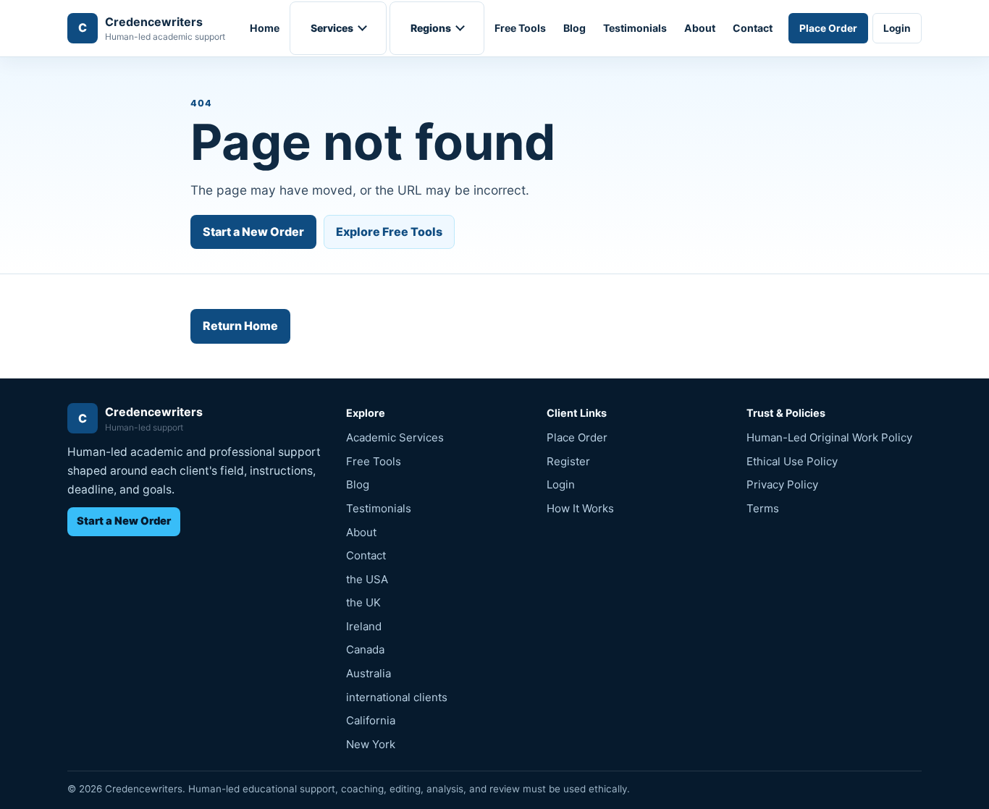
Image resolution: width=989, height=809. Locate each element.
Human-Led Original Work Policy (829, 437)
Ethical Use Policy (792, 461)
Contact (753, 28)
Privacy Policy (782, 484)
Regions (431, 28)
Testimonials (635, 28)
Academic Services (395, 437)
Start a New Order (253, 231)
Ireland (364, 626)
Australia (368, 673)
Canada (365, 649)
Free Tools (520, 28)
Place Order (828, 28)
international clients (396, 697)
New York (370, 744)
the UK (363, 602)
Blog (574, 28)
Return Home (240, 325)
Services (332, 28)
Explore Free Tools (389, 231)
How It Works (580, 508)
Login (897, 28)
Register (568, 461)
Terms (762, 508)
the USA (367, 579)
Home (264, 28)
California (370, 720)
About (699, 28)
